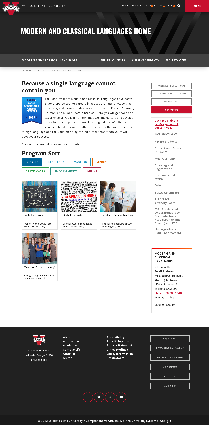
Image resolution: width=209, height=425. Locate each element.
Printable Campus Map (170, 357)
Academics (70, 345)
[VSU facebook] (88, 397)
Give (160, 6)
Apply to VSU (170, 376)
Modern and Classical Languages (49, 60)
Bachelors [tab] (56, 162)
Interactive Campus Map (170, 348)
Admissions (71, 341)
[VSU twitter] (99, 397)
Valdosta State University (34, 71)
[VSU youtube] (121, 397)
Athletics (69, 353)
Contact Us (171, 110)
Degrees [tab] (32, 162)
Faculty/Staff (176, 60)
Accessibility (115, 337)
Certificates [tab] (35, 171)
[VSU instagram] (110, 397)
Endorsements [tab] (65, 171)
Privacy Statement (119, 345)
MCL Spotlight (171, 101)
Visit (170, 6)
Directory (137, 6)
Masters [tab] (80, 162)
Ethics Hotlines (117, 349)
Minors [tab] (101, 162)
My (125, 6)
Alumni (68, 357)
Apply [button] (148, 6)
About (67, 337)
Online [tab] (92, 171)
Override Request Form (171, 86)
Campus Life (71, 349)
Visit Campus (170, 367)
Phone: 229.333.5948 (168, 293)
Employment (116, 357)
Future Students (113, 60)
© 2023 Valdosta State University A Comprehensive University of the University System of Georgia (104, 421)
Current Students (145, 60)
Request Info (169, 338)
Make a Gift (170, 386)
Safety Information (120, 353)
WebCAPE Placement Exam (171, 93)
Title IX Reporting (119, 341)
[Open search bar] (178, 4)
